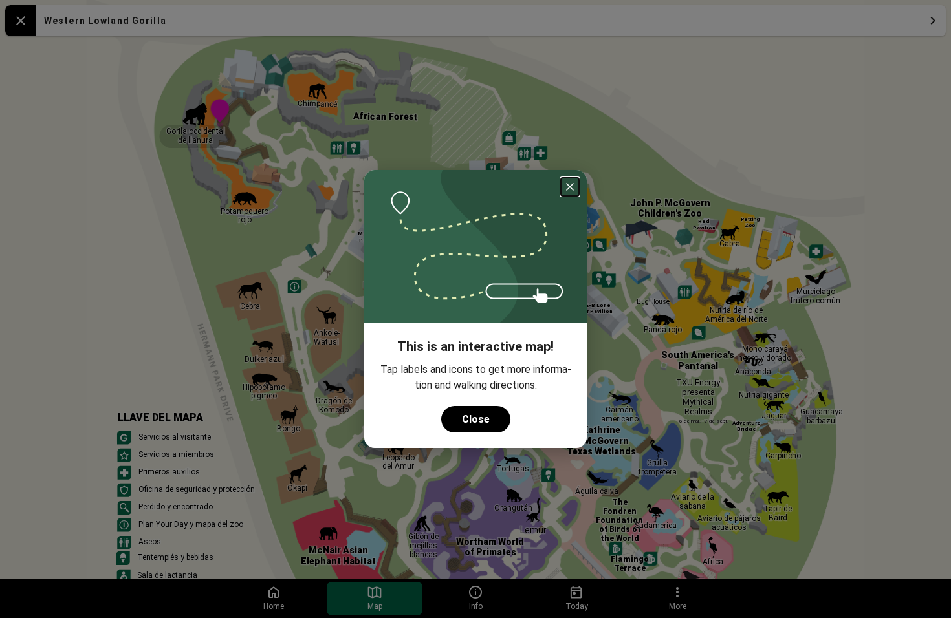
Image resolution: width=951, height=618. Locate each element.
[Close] (570, 187)
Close (476, 419)
